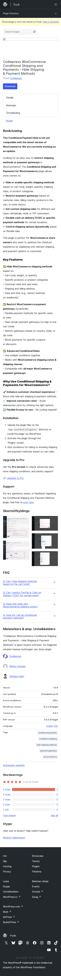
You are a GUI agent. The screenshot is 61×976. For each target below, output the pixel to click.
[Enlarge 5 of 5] (54, 555)
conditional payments (47, 733)
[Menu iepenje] (56, 4)
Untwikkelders (11, 891)
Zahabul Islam (16, 676)
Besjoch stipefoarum (14, 837)
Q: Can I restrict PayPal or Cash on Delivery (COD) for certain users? (22, 594)
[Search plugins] (34, 32)
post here (28, 502)
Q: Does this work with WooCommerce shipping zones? (20, 605)
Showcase (37, 855)
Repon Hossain (17, 666)
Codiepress (16, 78)
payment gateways (48, 751)
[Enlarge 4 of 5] (54, 537)
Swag (36, 896)
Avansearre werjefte (14, 765)
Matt (7, 911)
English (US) (52, 726)
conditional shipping (48, 739)
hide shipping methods (47, 745)
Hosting (7, 866)
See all (54, 815)
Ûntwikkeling (13, 112)
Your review (9, 815)
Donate (37, 891)
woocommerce (50, 757)
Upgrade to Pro (15, 478)
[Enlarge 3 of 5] (54, 519)
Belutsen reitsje (40, 881)
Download (10, 86)
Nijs (5, 861)
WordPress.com (13, 906)
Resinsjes (11, 105)
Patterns (36, 871)
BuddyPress (11, 922)
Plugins (36, 866)
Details (9, 97)
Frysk (13, 935)
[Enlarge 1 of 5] (25, 519)
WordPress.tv (12, 896)
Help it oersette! (51, 22)
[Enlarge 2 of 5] (25, 544)
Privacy (7, 871)
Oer (5, 855)
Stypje (9, 120)
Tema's (36, 861)
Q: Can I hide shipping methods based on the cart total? (20, 583)
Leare (6, 881)
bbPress (9, 916)
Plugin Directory (11, 13)
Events (36, 886)
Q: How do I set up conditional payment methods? (20, 616)
